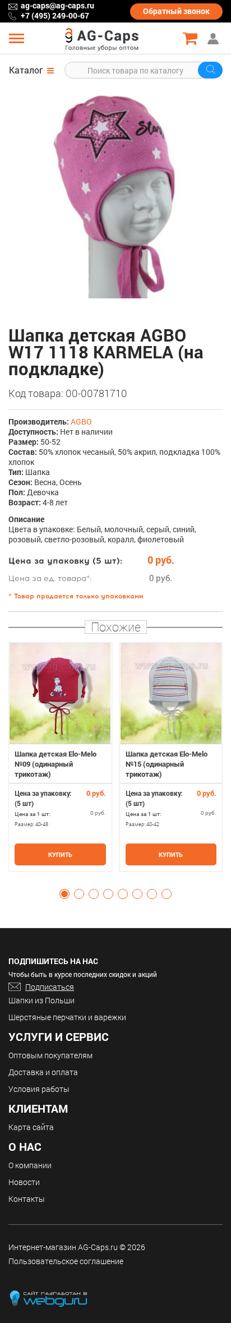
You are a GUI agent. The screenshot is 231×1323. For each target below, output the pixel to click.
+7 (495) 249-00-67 (55, 15)
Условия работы (39, 1089)
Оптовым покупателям (50, 1055)
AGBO (81, 421)
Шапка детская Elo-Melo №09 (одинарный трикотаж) (55, 764)
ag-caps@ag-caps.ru (57, 5)
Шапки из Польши (41, 1000)
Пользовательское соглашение (65, 1261)
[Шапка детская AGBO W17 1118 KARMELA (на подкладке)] (115, 191)
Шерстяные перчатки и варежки (67, 1017)
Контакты (26, 1198)
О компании (30, 1165)
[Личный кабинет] (214, 38)
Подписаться (49, 986)
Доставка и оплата (43, 1072)
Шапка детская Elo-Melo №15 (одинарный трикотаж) (166, 764)
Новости (24, 1182)
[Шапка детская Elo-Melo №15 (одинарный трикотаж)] (171, 693)
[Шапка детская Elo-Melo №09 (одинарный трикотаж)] (60, 693)
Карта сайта (31, 1127)
